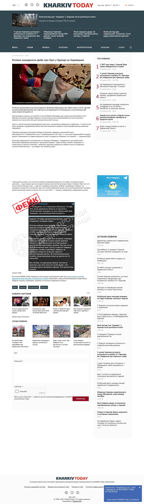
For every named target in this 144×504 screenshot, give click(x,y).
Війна (15, 47)
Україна (45, 47)
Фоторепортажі (84, 47)
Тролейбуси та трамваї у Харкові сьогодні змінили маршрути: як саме (112, 250)
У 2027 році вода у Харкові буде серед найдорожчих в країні (113, 65)
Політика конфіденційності (95, 487)
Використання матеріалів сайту (58, 487)
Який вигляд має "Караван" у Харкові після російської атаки (67, 16)
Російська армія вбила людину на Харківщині (111, 259)
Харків (30, 47)
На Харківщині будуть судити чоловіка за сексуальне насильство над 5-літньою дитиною (111, 423)
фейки (15, 287)
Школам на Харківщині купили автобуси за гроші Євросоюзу (110, 288)
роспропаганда (33, 287)
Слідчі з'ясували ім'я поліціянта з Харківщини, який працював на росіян (111, 365)
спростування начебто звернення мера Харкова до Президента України (48, 277)
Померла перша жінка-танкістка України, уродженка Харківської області (113, 95)
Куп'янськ (44, 287)
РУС (74, 497)
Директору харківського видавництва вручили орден (112, 241)
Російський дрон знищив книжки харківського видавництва (111, 384)
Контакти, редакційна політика (34, 487)
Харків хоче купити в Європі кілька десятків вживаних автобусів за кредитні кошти (115, 117)
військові (23, 287)
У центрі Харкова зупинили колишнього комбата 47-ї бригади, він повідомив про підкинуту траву (27, 34)
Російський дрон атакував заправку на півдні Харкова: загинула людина (112, 297)
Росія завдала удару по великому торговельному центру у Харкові (86, 33)
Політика (63, 47)
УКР (70, 497)
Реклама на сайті (77, 487)
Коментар (18, 361)
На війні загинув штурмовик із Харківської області (109, 268)
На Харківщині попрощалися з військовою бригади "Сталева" (112, 85)
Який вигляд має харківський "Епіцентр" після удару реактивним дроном (117, 33)
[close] (140, 487)
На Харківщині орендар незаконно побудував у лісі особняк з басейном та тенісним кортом (114, 106)
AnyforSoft (77, 501)
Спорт (121, 47)
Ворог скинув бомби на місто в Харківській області (113, 127)
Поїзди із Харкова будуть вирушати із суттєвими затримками (112, 413)
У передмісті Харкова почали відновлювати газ (109, 335)
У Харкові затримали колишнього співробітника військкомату (111, 344)
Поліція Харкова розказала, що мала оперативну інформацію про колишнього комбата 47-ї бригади (112, 278)
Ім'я (15, 353)
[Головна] (68, 5)
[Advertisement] (51, 164)
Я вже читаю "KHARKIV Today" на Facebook (123, 499)
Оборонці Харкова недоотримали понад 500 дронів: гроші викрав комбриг (56, 34)
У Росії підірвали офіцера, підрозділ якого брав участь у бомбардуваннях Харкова (112, 316)
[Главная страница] (72, 478)
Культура (105, 47)
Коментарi (80, 399)
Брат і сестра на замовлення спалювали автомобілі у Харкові (110, 375)
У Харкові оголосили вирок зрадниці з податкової (112, 306)
